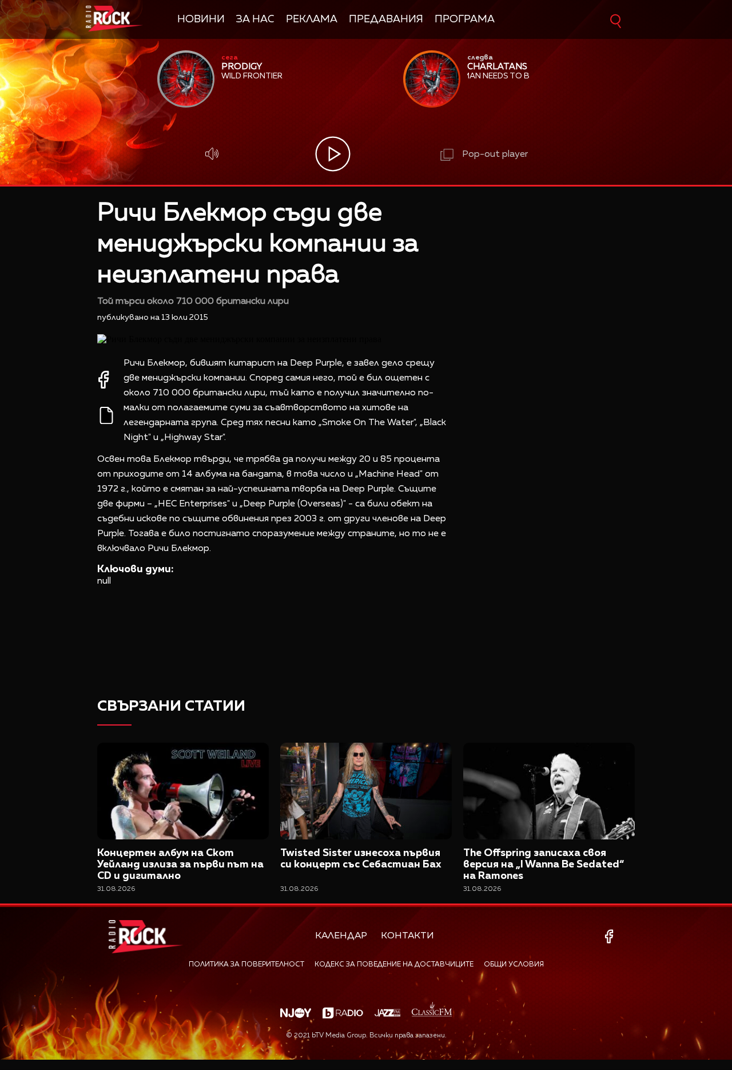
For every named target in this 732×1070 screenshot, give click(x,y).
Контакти (407, 936)
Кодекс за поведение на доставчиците (394, 964)
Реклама (311, 19)
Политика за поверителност (246, 964)
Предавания (386, 19)
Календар (341, 936)
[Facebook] (611, 936)
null (104, 581)
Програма (465, 19)
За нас (255, 19)
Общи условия (514, 964)
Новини (201, 19)
